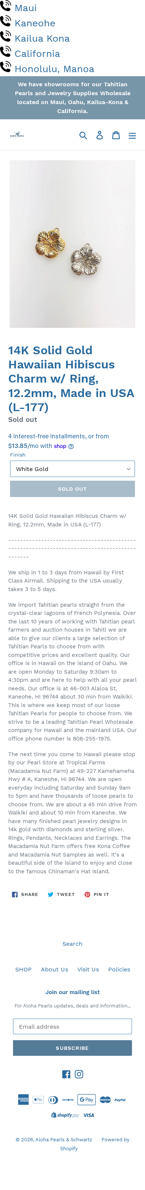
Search (72, 943)
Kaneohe (34, 23)
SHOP (23, 969)
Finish (18, 455)
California (37, 53)
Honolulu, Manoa (54, 68)
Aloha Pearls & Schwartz (63, 1139)
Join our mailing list (72, 992)
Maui (25, 7)
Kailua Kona (42, 38)
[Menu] (132, 134)
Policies (119, 969)
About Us (54, 969)
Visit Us (88, 969)
